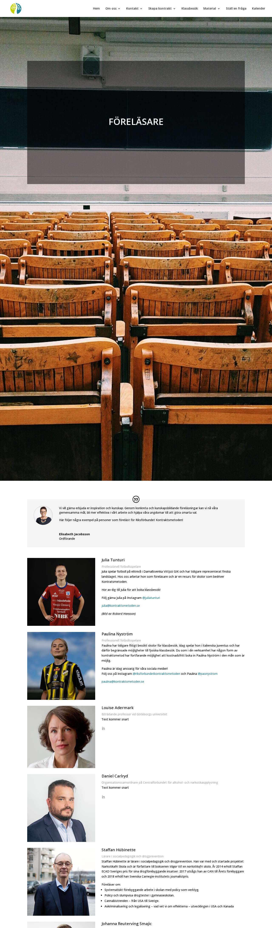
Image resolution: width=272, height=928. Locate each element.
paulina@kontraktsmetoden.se (123, 681)
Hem (96, 8)
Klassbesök (189, 8)
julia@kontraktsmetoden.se (121, 606)
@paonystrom (208, 674)
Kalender (258, 8)
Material (209, 8)
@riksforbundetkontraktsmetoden (156, 674)
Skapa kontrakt (160, 8)
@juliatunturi (151, 598)
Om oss (110, 8)
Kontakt (132, 8)
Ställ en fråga (236, 8)
